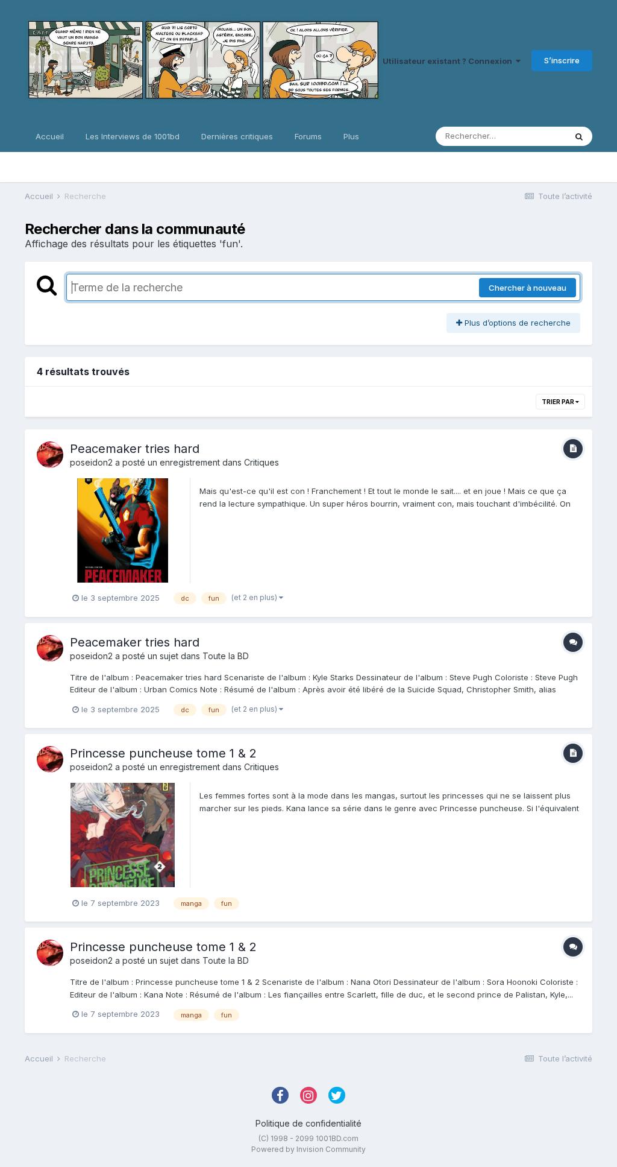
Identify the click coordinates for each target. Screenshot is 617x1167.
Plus (351, 136)
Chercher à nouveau (527, 288)
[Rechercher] (579, 136)
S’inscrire (562, 60)
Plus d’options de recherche (516, 322)
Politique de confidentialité (308, 1123)
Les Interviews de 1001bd (133, 136)
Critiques (261, 462)
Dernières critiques (237, 136)
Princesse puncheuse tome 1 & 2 (163, 753)
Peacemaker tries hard (134, 448)
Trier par (558, 401)
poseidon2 (91, 462)
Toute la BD (225, 656)
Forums (308, 136)
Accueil (50, 136)
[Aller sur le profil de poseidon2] (50, 454)
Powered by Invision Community (308, 1149)
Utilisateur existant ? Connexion (449, 61)
